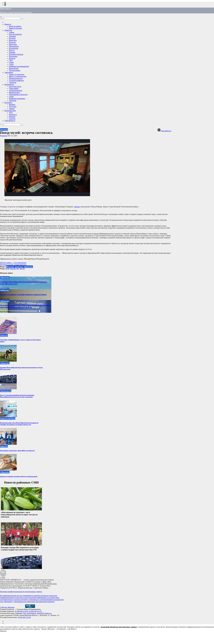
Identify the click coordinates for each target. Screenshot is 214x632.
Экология (12, 82)
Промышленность (16, 78)
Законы (11, 108)
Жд (17, 269)
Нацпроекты (9, 84)
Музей (22, 269)
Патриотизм (13, 48)
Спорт (11, 64)
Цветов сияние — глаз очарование (13, 263)
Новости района (15, 26)
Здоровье (12, 36)
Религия (12, 58)
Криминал (13, 115)
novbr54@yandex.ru (44, 613)
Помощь (12, 52)
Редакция (3, 136)
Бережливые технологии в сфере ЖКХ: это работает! (17, 450)
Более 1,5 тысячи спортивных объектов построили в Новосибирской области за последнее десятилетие (17, 396)
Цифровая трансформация (19, 66)
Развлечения (13, 68)
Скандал (12, 119)
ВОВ (7, 269)
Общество (8, 30)
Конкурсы (13, 40)
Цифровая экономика (17, 98)
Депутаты (12, 106)
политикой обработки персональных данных (119, 627)
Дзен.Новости (9, 121)
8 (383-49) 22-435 (21, 611)
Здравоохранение (15, 90)
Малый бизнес (14, 92)
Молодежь (13, 44)
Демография (13, 88)
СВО (11, 60)
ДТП (11, 113)
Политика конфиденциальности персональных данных (21, 592)
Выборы (12, 104)
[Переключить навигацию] (1, 16)
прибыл (77, 207)
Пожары (12, 117)
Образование (14, 46)
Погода (11, 50)
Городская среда (15, 86)
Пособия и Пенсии (16, 54)
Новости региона (15, 28)
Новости (7, 24)
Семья (11, 62)
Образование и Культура (18, 94)
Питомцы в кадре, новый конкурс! (13, 265)
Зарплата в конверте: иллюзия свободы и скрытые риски (23, 294)
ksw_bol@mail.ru (29, 613)
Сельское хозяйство (16, 80)
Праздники (13, 56)
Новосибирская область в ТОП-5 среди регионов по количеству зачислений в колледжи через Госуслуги (25, 306)
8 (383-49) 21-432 (24, 617)
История (12, 38)
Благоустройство (15, 34)
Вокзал (13, 269)
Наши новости (5, 8)
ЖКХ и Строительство (17, 76)
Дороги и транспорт (16, 74)
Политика (8, 102)
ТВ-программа (14, 70)
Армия (11, 32)
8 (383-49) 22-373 (35, 611)
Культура (12, 42)
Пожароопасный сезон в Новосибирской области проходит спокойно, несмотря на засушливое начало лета (19, 423)
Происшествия (10, 111)
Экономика (8, 72)
